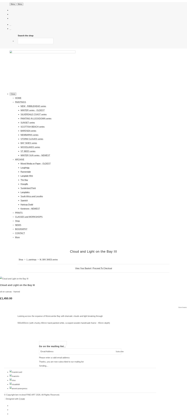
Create (22, 399)
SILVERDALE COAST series (34, 114)
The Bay (24, 180)
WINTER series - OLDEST (33, 110)
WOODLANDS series (30, 147)
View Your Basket (83, 268)
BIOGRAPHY (21, 229)
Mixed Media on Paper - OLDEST (36, 163)
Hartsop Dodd (27, 204)
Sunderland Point (28, 188)
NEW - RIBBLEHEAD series (33, 106)
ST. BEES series (28, 151)
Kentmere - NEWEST (30, 208)
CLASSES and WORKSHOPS (29, 217)
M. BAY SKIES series (49, 259)
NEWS (18, 225)
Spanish (24, 200)
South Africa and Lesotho (32, 196)
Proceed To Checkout (102, 268)
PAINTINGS (20, 102)
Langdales (25, 192)
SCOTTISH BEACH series (33, 126)
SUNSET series (28, 122)
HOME (18, 98)
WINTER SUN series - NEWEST (35, 155)
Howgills (24, 184)
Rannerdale (26, 172)
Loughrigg (25, 167)
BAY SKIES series (29, 143)
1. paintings (31, 259)
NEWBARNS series (29, 135)
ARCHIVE (19, 159)
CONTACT (20, 233)
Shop (17, 221)
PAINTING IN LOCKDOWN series (36, 118)
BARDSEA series (28, 131)
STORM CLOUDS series (32, 139)
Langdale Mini (27, 176)
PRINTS (19, 213)
